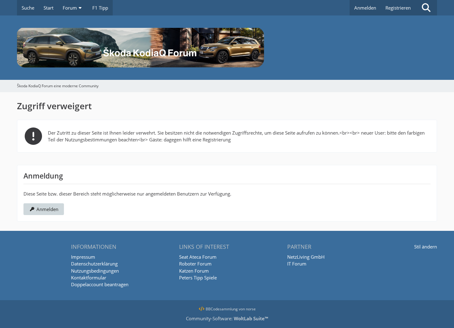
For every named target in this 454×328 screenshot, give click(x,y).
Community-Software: (227, 318)
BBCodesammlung (221, 309)
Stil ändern (425, 247)
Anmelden (365, 8)
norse (251, 309)
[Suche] (426, 7)
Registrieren (398, 8)
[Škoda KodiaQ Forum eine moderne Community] (227, 48)
